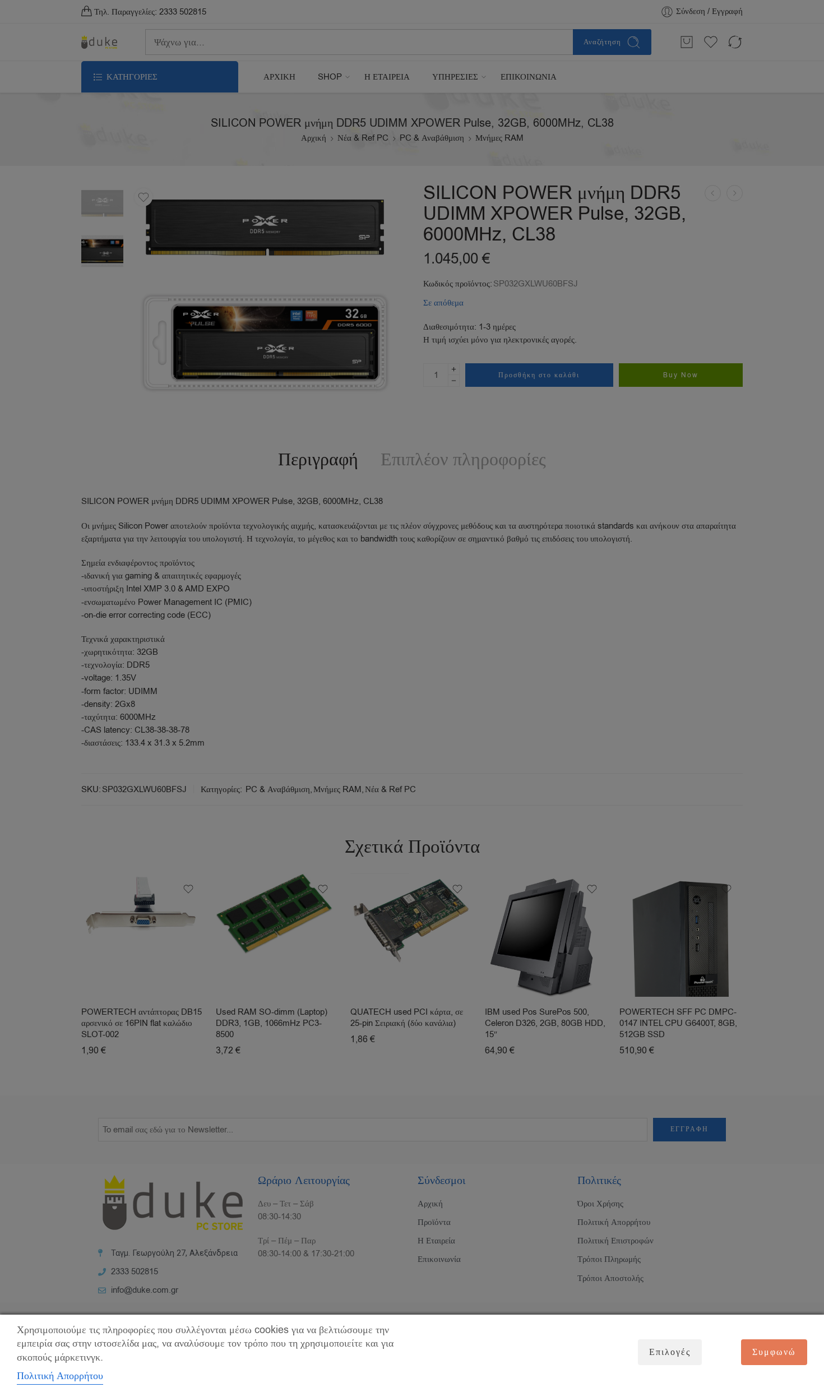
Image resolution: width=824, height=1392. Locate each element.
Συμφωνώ (774, 1352)
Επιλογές (670, 1352)
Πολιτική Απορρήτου (60, 1375)
